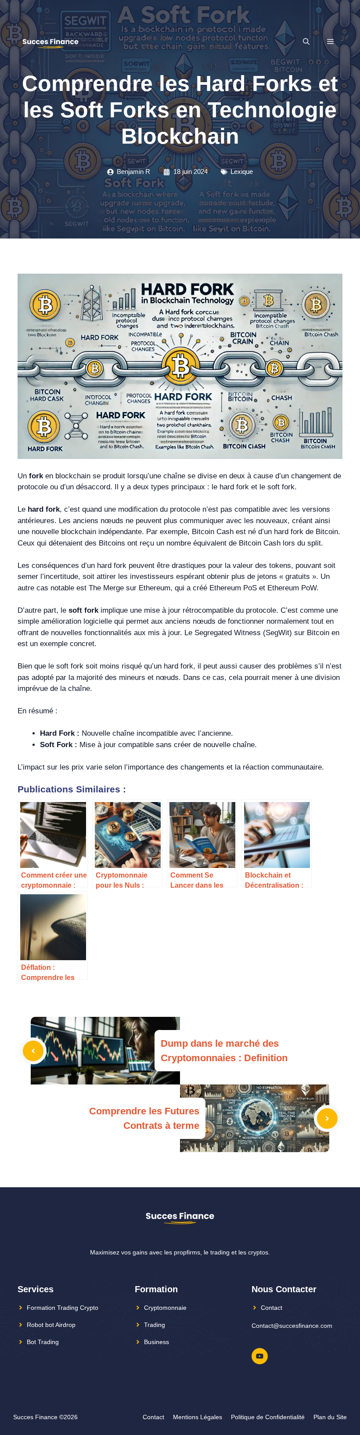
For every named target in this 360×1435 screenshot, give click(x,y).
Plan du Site (330, 1417)
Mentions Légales (197, 1417)
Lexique (241, 171)
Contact (271, 1307)
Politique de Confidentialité (268, 1417)
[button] (306, 42)
